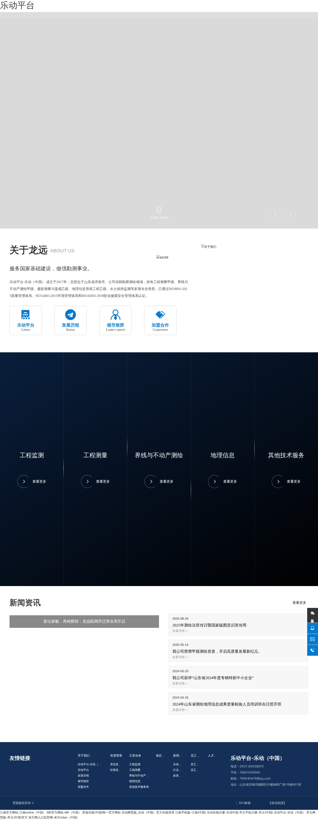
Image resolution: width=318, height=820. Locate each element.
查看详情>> (180, 631)
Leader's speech (115, 329)
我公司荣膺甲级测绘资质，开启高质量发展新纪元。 (217, 651)
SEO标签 (245, 803)
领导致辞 (115, 325)
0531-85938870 (252, 766)
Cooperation (160, 329)
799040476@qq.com (255, 778)
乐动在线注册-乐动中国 (222, 812)
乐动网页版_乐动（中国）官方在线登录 (148, 812)
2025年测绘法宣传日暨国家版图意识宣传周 (209, 625)
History (70, 329)
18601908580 (250, 772)
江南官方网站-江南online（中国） (23, 812)
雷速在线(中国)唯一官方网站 (101, 812)
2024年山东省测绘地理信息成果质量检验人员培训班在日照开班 (226, 704)
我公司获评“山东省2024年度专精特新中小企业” (213, 678)
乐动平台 (25, 325)
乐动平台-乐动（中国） (289, 812)
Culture (25, 329)
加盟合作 (160, 325)
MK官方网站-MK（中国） (64, 812)
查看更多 (39, 481)
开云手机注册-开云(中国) (256, 812)
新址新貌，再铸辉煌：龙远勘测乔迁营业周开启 (84, 621)
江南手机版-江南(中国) (190, 812)
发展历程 (70, 325)
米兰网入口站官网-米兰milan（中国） (54, 817)
